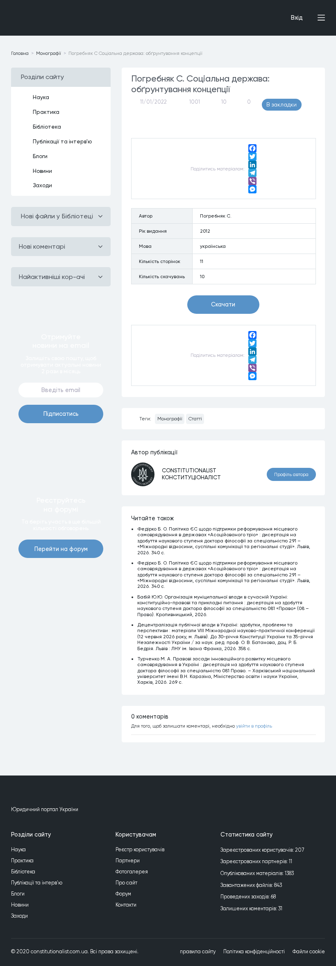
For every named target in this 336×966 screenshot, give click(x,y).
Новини (42, 171)
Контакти (126, 905)
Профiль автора (291, 474)
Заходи (42, 185)
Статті (195, 419)
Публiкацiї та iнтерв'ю (62, 141)
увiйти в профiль (254, 726)
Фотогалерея (132, 871)
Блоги (40, 156)
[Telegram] (252, 173)
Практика (46, 112)
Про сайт (126, 883)
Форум (123, 894)
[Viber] (252, 181)
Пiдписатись (61, 413)
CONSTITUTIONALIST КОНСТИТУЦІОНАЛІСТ (191, 473)
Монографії (169, 419)
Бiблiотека (47, 126)
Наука (41, 97)
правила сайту (198, 951)
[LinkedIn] (252, 165)
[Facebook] (252, 148)
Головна (20, 53)
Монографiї (48, 53)
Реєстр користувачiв (140, 849)
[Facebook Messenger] (252, 189)
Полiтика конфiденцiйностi (254, 951)
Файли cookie (309, 951)
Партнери (128, 860)
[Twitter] (252, 156)
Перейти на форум (61, 549)
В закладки (281, 104)
